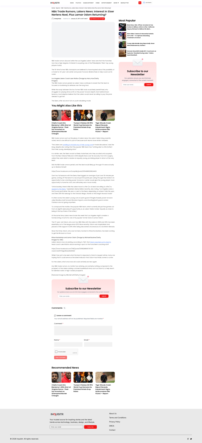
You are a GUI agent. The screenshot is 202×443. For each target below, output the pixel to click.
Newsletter (125, 3)
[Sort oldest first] (64, 308)
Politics (78, 3)
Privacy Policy (114, 422)
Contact (112, 430)
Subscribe (90, 427)
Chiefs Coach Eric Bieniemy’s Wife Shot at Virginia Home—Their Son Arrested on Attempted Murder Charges (61, 128)
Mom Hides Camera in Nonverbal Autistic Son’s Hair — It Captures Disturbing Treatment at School (140, 36)
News (72, 3)
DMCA (111, 426)
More (115, 3)
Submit (104, 296)
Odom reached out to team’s (100, 242)
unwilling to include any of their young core (78, 145)
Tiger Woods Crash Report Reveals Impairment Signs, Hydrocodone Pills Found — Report (103, 127)
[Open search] (139, 2)
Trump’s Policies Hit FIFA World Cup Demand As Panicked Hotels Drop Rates (83, 126)
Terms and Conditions (117, 418)
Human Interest (88, 3)
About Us (112, 414)
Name (57, 340)
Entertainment (106, 3)
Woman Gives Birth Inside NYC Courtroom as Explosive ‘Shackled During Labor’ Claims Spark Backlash (141, 53)
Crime (98, 3)
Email (87, 340)
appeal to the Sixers (59, 189)
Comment (58, 323)
